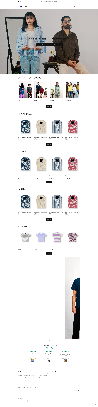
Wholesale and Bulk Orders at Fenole (56, 373)
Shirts (35, 100)
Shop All (49, 106)
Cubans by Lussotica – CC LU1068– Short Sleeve (40, 138)
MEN (42, 44)
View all (49, 144)
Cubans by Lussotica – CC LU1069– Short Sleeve (24, 138)
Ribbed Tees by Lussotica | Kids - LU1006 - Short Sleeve (40, 246)
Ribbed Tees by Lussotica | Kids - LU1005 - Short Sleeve (56, 246)
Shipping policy (42, 404)
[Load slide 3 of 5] (47, 340)
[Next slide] (54, 340)
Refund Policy (51, 381)
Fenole (21, 404)
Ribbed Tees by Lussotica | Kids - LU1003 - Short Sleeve (72, 246)
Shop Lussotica (49, 299)
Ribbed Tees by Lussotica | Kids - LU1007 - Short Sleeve (25, 246)
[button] (30, 6)
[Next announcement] (61, 1)
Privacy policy (30, 404)
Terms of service (36, 404)
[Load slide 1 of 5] (44, 340)
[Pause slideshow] (56, 340)
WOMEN (55, 44)
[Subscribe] (37, 390)
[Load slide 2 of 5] (46, 340)
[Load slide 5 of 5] (51, 340)
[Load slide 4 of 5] (49, 340)
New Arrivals (68, 100)
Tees (20, 100)
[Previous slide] (41, 340)
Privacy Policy (51, 377)
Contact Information (53, 375)
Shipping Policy (52, 379)
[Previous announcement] (37, 1)
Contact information (48, 404)
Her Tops (52, 100)
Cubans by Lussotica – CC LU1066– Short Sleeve (71, 138)
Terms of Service (52, 383)
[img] (49, 347)
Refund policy (25, 404)
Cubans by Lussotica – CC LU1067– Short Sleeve (56, 138)
